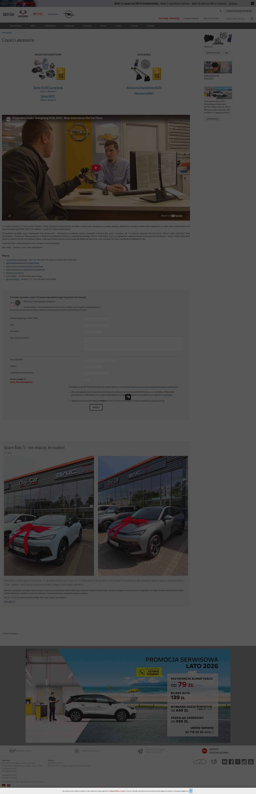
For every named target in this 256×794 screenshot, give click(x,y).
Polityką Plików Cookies (117, 791)
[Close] (183, 369)
